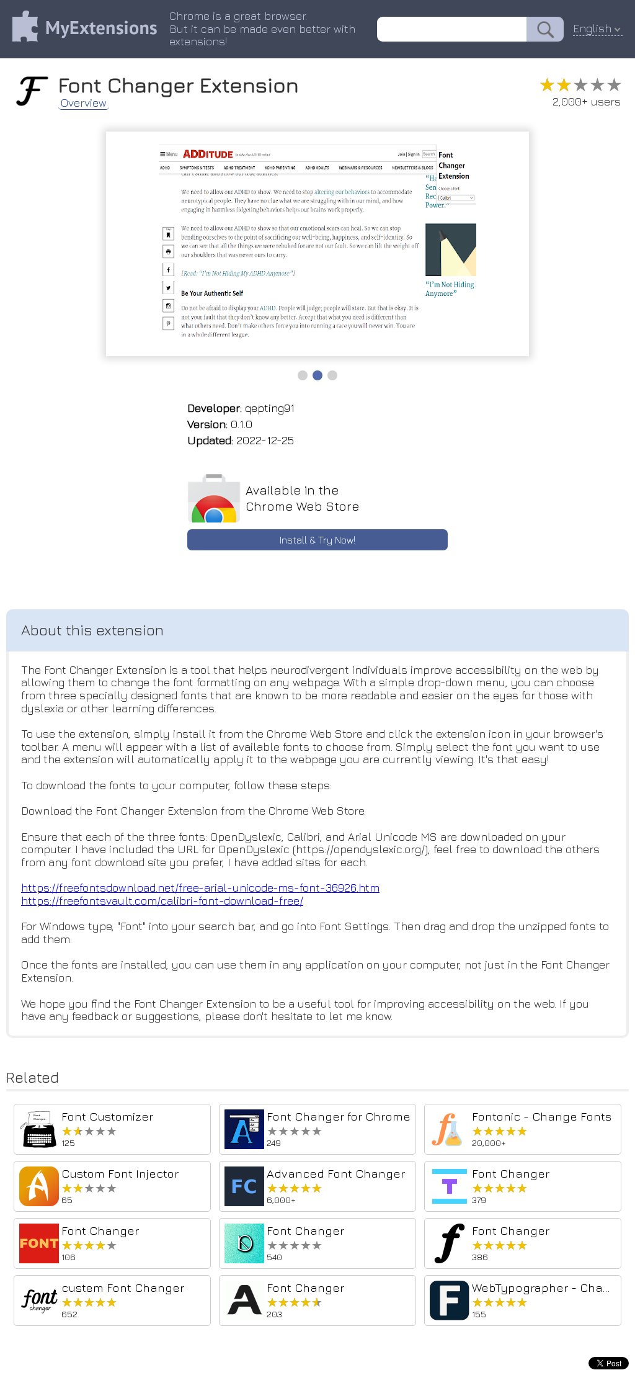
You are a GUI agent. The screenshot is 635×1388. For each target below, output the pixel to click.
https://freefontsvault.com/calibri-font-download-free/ (162, 900)
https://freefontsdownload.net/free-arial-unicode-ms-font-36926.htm (200, 887)
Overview (84, 103)
